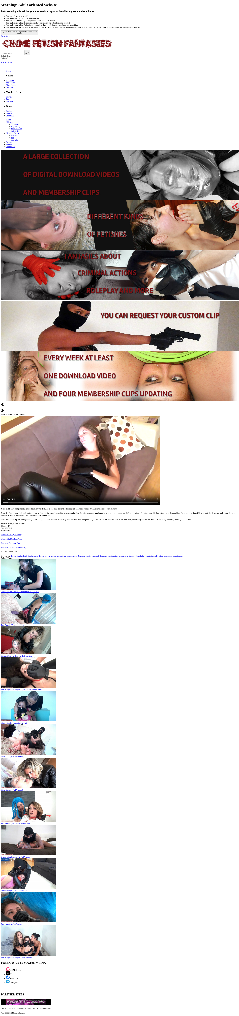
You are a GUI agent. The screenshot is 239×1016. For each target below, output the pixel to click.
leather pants (33, 556)
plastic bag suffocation (154, 556)
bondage (81, 556)
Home (8, 71)
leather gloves (44, 556)
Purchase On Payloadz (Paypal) (13, 547)
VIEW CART (6, 62)
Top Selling (10, 83)
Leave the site (6, 36)
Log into (9, 101)
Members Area (12, 133)
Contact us (10, 115)
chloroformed (72, 556)
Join (7, 99)
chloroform (61, 556)
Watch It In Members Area (11, 539)
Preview (9, 97)
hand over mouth (92, 556)
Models (9, 113)
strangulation (178, 556)
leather (13, 556)
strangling (168, 556)
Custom (9, 111)
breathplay (140, 556)
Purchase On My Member (11, 535)
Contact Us (10, 147)
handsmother (113, 556)
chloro (53, 556)
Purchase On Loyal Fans (10, 543)
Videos (8, 122)
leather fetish (22, 556)
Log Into (14, 140)
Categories (10, 87)
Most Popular (11, 85)
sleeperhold (123, 556)
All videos (10, 80)
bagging (132, 556)
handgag (103, 556)
